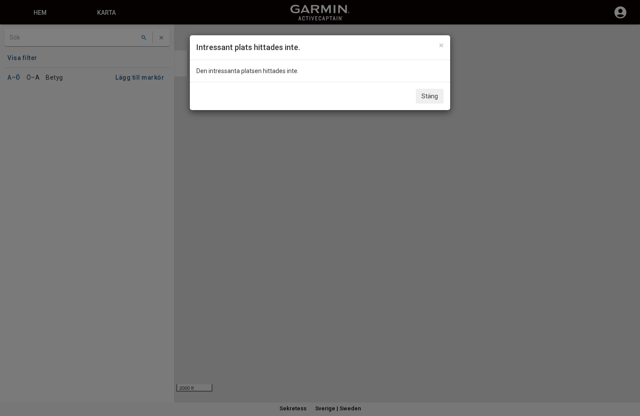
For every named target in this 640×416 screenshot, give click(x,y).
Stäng (429, 96)
